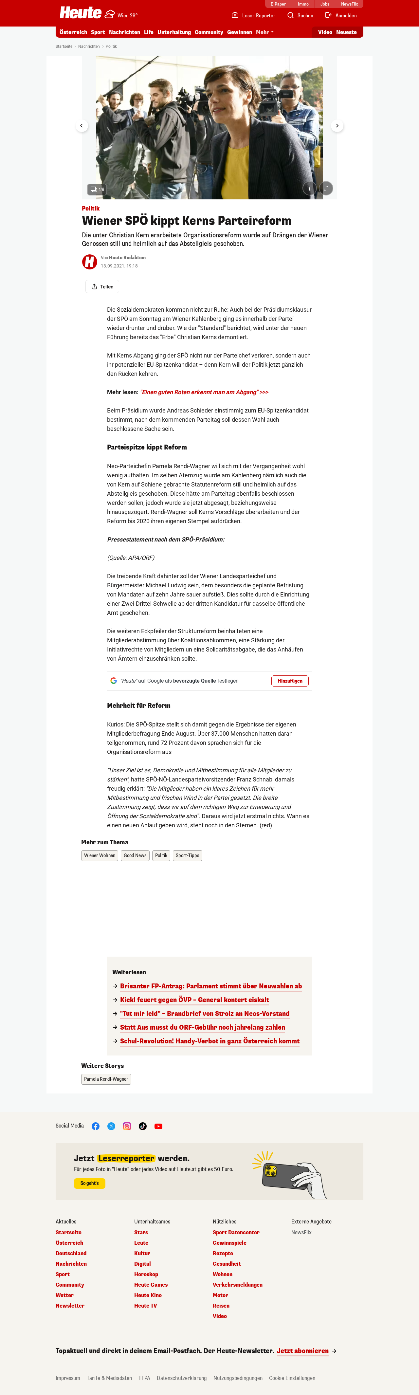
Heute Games (151, 1285)
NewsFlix (301, 1232)
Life (149, 32)
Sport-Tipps (187, 856)
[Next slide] (337, 125)
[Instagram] (127, 1125)
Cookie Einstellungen (292, 1378)
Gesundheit (227, 1264)
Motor (220, 1295)
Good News (135, 856)
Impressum (68, 1378)
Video (325, 32)
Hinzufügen (290, 681)
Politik (111, 46)
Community (209, 32)
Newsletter (70, 1306)
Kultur (142, 1253)
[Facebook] (96, 1125)
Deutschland (71, 1253)
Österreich (73, 32)
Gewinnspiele (229, 1243)
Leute (141, 1243)
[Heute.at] (81, 12)
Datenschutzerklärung (182, 1378)
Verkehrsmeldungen (238, 1285)
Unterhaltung (174, 32)
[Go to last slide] (82, 125)
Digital (142, 1264)
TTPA (144, 1378)
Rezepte (223, 1253)
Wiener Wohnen (99, 856)
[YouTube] (158, 1125)
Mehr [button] (262, 32)
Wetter (65, 1295)
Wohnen (222, 1274)
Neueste (346, 32)
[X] (111, 1125)
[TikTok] (143, 1125)
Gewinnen (239, 32)
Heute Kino (148, 1295)
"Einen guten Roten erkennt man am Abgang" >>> (204, 392)
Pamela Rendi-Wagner (106, 1079)
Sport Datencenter (236, 1232)
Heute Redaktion (127, 258)
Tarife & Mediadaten (109, 1378)
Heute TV (145, 1306)
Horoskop (146, 1274)
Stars (141, 1232)
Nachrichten (89, 46)
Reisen (221, 1306)
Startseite (64, 46)
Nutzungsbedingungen (238, 1378)
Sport (98, 32)
